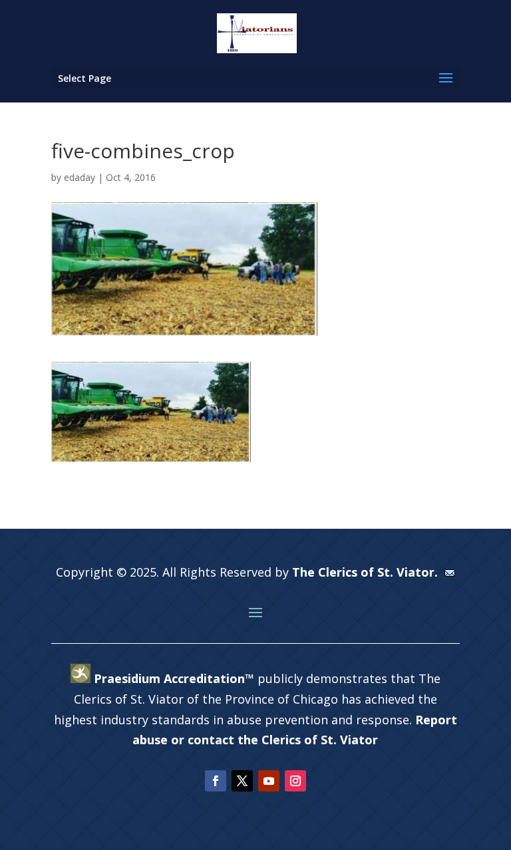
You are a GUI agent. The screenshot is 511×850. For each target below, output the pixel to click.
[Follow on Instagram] (295, 780)
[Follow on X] (242, 780)
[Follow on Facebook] (215, 780)
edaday (79, 177)
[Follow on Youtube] (268, 780)
